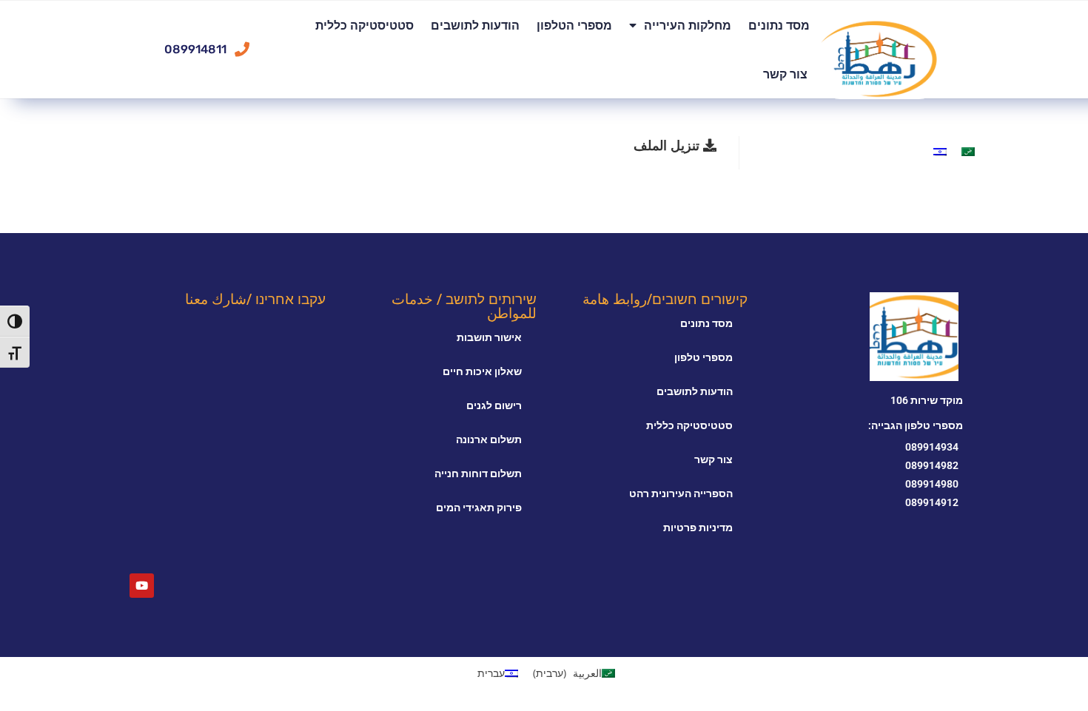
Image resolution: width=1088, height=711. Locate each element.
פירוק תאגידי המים (479, 507)
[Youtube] (142, 585)
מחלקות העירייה (687, 25)
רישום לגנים (494, 405)
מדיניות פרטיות (698, 527)
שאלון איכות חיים (482, 371)
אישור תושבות (489, 337)
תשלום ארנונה (489, 439)
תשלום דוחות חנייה (478, 473)
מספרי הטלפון (574, 25)
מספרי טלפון (703, 357)
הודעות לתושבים (475, 25)
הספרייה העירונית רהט (681, 493)
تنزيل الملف (668, 145)
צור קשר (785, 74)
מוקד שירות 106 (926, 400)
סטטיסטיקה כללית (364, 25)
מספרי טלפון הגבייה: (915, 425)
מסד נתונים (779, 25)
